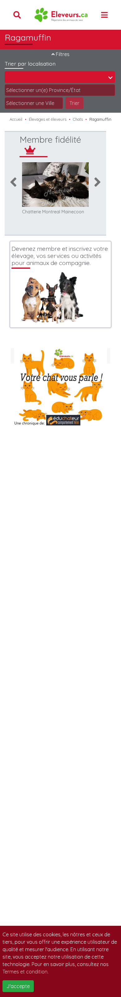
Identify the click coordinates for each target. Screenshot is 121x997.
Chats (78, 119)
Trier (74, 103)
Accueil (16, 119)
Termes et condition (24, 972)
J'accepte (18, 986)
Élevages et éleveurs (47, 119)
